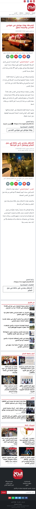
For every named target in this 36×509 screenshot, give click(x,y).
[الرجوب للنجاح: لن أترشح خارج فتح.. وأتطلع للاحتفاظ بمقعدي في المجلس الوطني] (26, 451)
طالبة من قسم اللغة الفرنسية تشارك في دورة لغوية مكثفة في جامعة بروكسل (9, 369)
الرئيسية (33, 13)
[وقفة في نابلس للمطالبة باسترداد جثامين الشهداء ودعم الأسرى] (32, 340)
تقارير (32, 398)
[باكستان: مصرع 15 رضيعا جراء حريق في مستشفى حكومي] (32, 346)
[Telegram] (16, 498)
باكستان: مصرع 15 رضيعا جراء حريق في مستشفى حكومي (17, 346)
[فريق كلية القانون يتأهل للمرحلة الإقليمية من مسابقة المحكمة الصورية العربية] (26, 379)
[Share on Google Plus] (24, 56)
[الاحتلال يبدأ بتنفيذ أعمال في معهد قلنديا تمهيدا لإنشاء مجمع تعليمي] (32, 320)
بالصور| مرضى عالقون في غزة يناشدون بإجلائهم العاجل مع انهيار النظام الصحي (14, 417)
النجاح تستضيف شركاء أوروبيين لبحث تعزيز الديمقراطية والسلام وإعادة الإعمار (10, 388)
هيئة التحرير (13, 502)
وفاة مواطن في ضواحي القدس (20, 130)
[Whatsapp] (13, 498)
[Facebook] (26, 498)
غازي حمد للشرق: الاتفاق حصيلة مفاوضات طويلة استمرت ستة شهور (9, 459)
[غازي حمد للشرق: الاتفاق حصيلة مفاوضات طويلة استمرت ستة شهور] (9, 451)
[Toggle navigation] (24, 1)
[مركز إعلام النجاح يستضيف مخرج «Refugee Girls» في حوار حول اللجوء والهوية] (32, 333)
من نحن (23, 502)
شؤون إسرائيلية (27, 483)
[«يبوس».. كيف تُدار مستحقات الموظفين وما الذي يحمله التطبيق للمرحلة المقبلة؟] (26, 432)
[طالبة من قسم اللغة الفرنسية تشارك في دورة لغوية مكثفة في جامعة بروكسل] (9, 360)
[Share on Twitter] (20, 56)
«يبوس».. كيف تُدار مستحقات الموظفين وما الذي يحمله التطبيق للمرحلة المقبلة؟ (27, 441)
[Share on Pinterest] (16, 56)
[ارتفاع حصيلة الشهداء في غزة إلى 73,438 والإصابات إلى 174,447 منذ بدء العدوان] (32, 307)
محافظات (21, 13)
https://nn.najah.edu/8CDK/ (24, 282)
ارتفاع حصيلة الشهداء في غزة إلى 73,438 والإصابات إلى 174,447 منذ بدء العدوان (16, 307)
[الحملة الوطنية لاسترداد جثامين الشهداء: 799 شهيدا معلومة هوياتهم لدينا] (32, 327)
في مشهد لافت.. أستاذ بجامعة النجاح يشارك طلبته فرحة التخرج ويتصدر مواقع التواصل (14, 410)
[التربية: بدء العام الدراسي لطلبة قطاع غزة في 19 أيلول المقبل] (32, 314)
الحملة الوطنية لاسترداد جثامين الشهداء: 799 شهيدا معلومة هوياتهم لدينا (16, 326)
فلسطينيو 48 (9, 481)
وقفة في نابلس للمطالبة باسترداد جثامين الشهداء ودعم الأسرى (16, 339)
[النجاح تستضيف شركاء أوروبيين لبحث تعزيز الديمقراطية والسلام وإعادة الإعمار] (9, 379)
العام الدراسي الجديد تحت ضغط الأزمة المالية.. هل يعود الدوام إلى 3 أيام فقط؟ (9, 441)
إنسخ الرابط (7, 124)
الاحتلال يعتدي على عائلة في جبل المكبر (19, 289)
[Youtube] (9, 498)
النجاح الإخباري (31, 7)
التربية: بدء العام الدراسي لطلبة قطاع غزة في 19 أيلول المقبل (16, 313)
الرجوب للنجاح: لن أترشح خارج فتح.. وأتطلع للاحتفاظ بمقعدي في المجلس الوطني (27, 460)
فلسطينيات (27, 13)
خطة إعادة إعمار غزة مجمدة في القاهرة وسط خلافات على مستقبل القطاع (14, 402)
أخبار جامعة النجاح (28, 354)
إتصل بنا (18, 502)
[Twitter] (19, 498)
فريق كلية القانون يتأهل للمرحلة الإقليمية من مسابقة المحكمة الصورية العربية (27, 388)
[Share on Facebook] (28, 56)
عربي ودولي (9, 483)
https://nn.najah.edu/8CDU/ (24, 124)
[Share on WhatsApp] (12, 56)
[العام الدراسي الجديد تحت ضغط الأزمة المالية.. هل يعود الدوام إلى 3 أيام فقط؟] (9, 432)
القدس (15, 13)
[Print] (8, 56)
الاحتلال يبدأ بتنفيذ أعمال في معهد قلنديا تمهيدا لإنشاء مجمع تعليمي (16, 320)
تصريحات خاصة (29, 425)
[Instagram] (23, 498)
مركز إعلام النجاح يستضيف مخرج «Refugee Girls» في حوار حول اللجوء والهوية (16, 333)
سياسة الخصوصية (18, 504)
